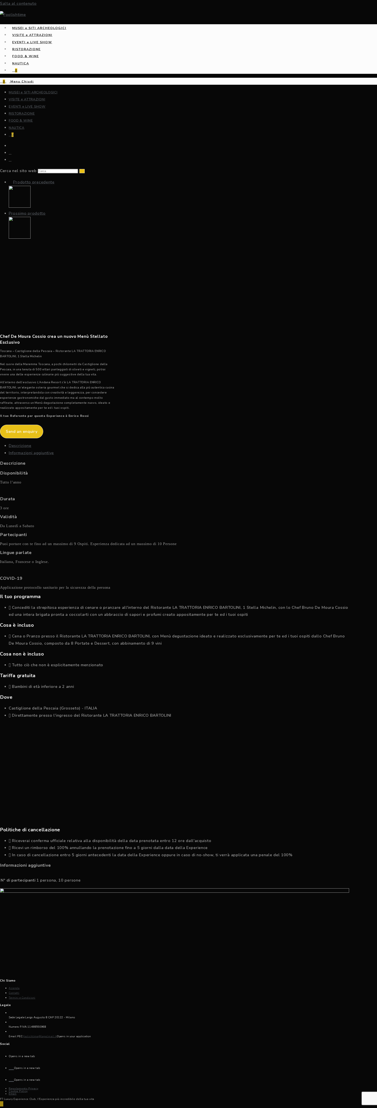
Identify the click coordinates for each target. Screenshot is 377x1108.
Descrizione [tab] (20, 445)
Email (13, 1094)
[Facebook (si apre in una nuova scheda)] (10, 153)
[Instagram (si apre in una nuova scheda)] (10, 160)
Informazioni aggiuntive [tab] (31, 453)
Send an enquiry (22, 431)
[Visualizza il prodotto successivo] (48, 213)
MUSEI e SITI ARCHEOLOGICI (33, 92)
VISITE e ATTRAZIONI (27, 99)
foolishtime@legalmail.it (40, 1036)
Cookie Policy (18, 1091)
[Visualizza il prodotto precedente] (10, 182)
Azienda (14, 988)
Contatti (14, 993)
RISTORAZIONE (22, 113)
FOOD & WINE (21, 120)
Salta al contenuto (18, 3)
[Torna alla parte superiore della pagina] (1, 1103)
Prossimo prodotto (27, 213)
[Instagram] (11, 1078)
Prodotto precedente (33, 182)
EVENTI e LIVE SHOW (27, 106)
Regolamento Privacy (23, 1088)
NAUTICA (16, 128)
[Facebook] (11, 1066)
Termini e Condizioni (22, 997)
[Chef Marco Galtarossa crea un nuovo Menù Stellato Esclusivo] (20, 237)
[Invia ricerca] (82, 171)
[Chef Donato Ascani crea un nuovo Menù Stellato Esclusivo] (20, 206)
